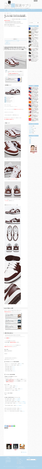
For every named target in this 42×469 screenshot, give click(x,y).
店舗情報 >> (24, 401)
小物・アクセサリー (33, 9)
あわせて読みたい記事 (7, 43)
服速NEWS (8, 9)
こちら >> (21, 363)
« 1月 (6, 463)
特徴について (7, 42)
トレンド (30, 127)
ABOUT (34, 466)
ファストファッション (18, 9)
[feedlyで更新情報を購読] (35, 0)
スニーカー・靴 (12, 9)
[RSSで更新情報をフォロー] (36, 0)
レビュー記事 (30, 129)
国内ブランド (23, 9)
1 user (8, 77)
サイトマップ (32, 466)
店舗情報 (20, 405)
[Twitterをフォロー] (34, 0)
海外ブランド (28, 9)
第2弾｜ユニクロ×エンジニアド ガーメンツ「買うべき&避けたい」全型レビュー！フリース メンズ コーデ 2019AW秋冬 (33, 46)
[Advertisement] (15, 32)
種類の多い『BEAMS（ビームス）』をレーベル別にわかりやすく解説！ (34, 35)
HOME (5, 9)
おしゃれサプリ (31, 125)
